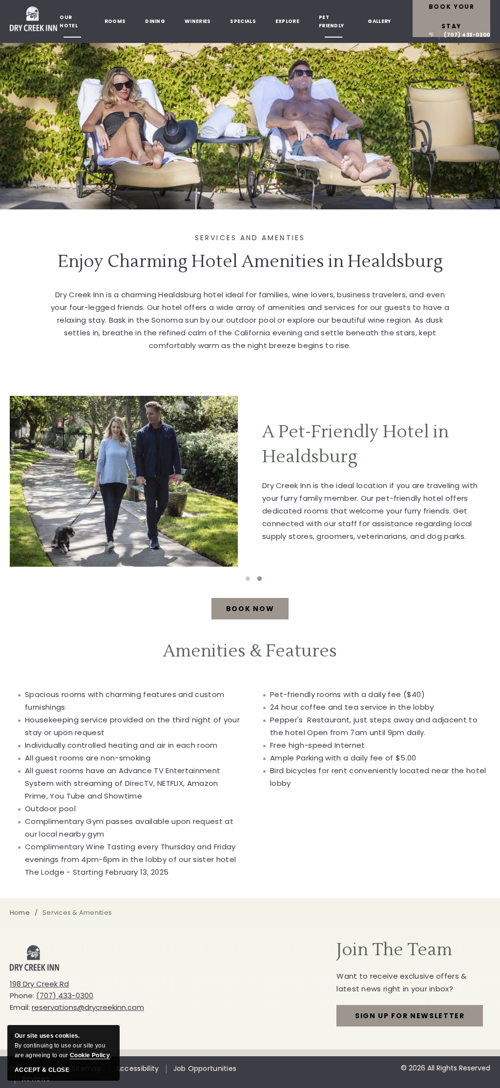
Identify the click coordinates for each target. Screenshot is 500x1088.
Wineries (197, 21)
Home (20, 912)
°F (431, 35)
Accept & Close (42, 1070)
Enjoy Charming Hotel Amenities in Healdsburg (250, 261)
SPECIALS (242, 21)
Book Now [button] (257, 611)
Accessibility (137, 1068)
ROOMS (115, 21)
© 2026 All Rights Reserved (445, 1068)
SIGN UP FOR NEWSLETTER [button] (410, 1018)
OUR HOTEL (69, 22)
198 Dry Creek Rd (39, 984)
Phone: (22, 995)
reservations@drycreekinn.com (88, 1007)
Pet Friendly (331, 22)
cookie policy (90, 1055)
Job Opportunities (205, 1068)
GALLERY (379, 21)
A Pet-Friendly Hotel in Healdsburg (355, 445)
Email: (20, 1007)
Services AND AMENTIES (250, 238)
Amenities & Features (250, 651)
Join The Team (394, 950)
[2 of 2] (259, 578)
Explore (287, 21)
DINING (155, 21)
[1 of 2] (248, 578)
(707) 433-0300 (467, 35)
